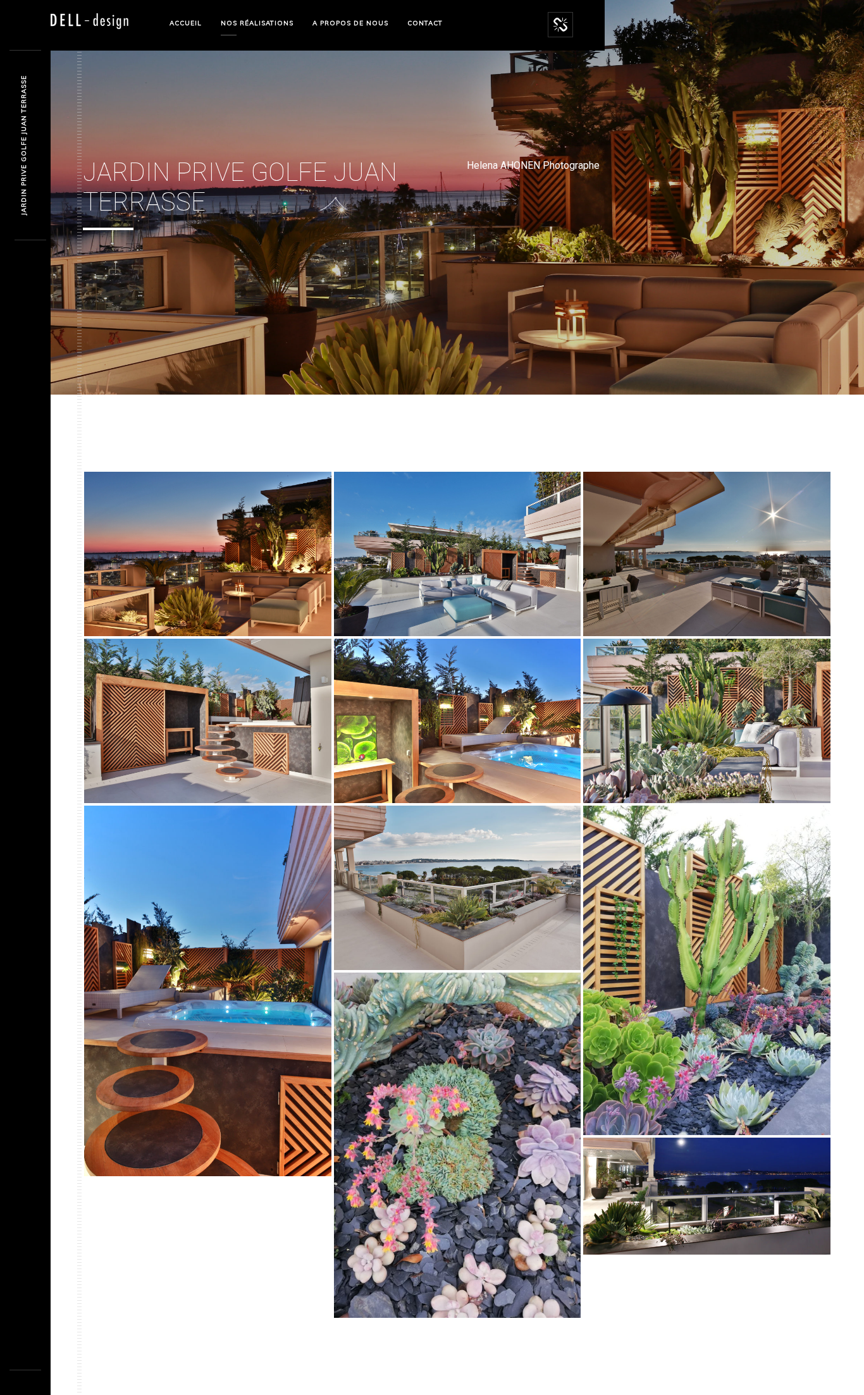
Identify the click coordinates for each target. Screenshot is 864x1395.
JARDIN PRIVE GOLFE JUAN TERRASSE (24, 146)
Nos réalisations (257, 23)
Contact (425, 23)
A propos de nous (350, 23)
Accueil (186, 23)
